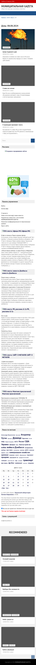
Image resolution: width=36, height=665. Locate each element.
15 (18, 479)
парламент (30, 455)
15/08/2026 (6, 591)
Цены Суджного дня (10, 52)
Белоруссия (6, 554)
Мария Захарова (9, 441)
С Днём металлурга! (7, 361)
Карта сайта (5, 226)
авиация (12, 445)
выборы (3, 450)
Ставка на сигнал (8, 88)
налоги (17, 455)
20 (8, 482)
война (3, 447)
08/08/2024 (6, 54)
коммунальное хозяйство (19, 452)
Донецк (17, 438)
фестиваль (4, 463)
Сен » (7, 488)
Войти (3, 206)
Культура (12, 645)
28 (13, 485)
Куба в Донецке (8, 650)
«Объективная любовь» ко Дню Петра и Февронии (17, 250)
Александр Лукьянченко (8, 435)
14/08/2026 (6, 622)
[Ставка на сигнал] (18, 75)
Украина (5, 444)
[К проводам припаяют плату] (18, 112)
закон (7, 452)
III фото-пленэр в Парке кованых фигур (13, 235)
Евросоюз (25, 438)
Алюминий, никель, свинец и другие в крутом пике (16, 371)
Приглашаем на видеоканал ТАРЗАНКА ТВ (14, 398)
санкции (4, 460)
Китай (30, 438)
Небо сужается (8, 619)
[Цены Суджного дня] (18, 39)
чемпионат (18, 463)
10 (28, 476)
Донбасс (5, 645)
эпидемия (31, 463)
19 (4, 482)
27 (8, 485)
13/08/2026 (6, 652)
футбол (11, 463)
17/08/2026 (6, 561)
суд (16, 460)
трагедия (20, 460)
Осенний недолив (9, 559)
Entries (4, 209)
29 (18, 485)
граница (22, 450)
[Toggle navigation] (3, 13)
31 (28, 485)
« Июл (3, 488)
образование (23, 455)
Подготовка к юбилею (8, 277)
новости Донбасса (9, 273)
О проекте (4, 213)
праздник (5, 457)
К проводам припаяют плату (13, 125)
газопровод (16, 450)
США (27, 441)
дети (26, 450)
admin (11, 54)
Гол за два (4, 316)
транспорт (28, 460)
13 (8, 479)
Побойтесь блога (6, 331)
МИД (2, 442)
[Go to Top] (33, 657)
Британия (18, 435)
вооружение (29, 447)
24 (28, 482)
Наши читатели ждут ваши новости (12, 215)
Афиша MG (26, 231)
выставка (10, 450)
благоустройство (25, 445)
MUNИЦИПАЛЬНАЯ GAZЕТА (17, 6)
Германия (10, 438)
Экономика (6, 47)
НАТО (16, 442)
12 (4, 479)
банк (17, 445)
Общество (6, 585)
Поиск (33, 141)
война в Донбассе (15, 447)
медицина (12, 455)
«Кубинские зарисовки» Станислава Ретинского (15, 287)
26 (4, 485)
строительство (10, 460)
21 (13, 482)
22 (18, 482)
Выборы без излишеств (11, 589)
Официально (7, 615)
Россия (21, 441)
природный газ (14, 457)
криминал (4, 455)
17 (28, 479)
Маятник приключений (11, 394)
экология (25, 463)
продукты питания (24, 457)
